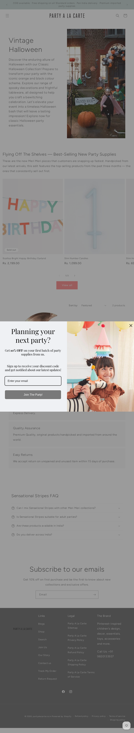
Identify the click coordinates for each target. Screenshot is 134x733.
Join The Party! (33, 394)
